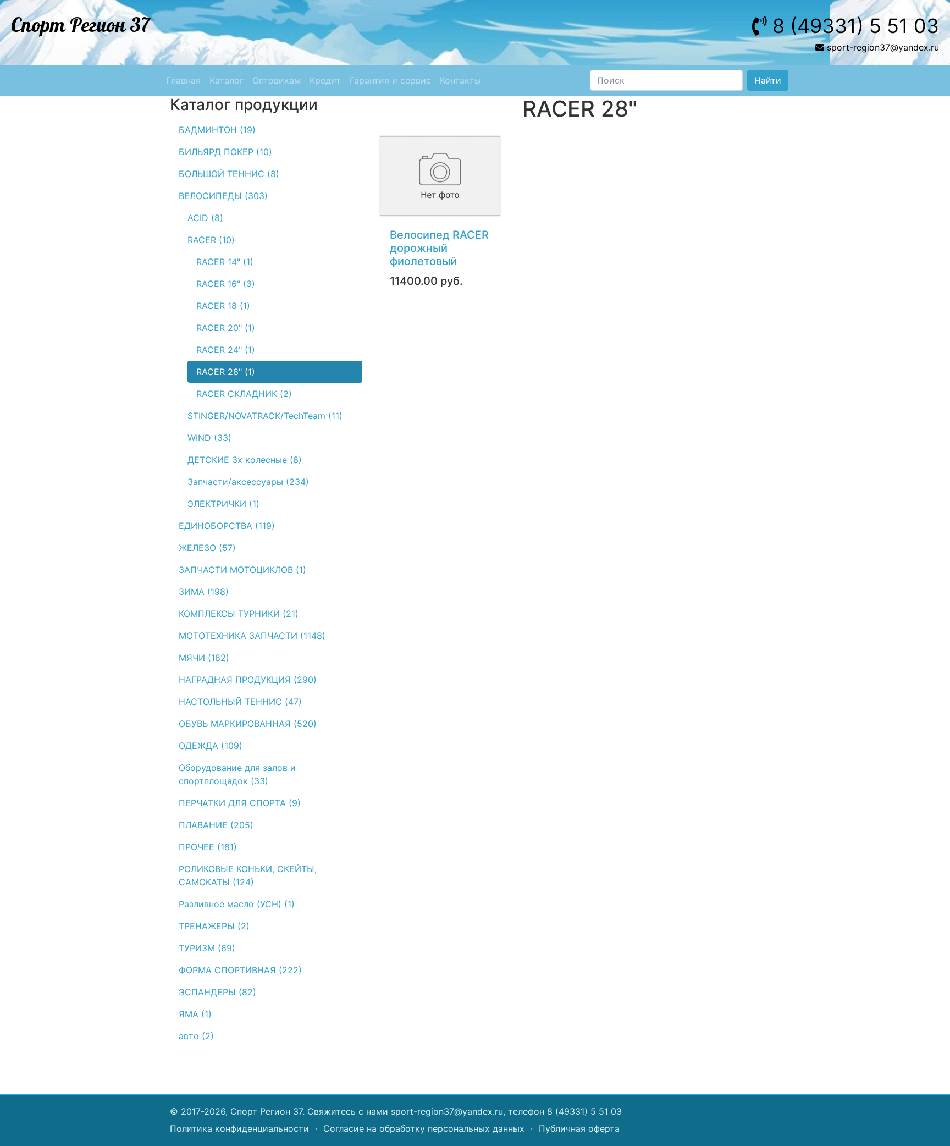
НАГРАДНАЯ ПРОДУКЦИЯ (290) (248, 679)
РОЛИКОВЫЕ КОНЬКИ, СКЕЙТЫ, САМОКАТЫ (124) (248, 875)
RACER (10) (211, 239)
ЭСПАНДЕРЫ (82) (217, 992)
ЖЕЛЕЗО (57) (207, 547)
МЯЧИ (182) (204, 657)
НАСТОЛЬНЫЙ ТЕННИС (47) (240, 701)
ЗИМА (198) (204, 591)
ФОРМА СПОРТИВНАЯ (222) (240, 970)
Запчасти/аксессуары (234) (248, 481)
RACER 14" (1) (224, 261)
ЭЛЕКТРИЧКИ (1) (223, 503)
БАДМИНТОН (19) (217, 129)
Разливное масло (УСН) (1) (237, 904)
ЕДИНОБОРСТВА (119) (227, 525)
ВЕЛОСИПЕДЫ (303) (223, 195)
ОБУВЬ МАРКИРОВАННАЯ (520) (248, 723)
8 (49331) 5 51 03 (584, 1111)
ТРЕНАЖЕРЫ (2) (214, 926)
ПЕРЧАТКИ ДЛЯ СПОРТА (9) (240, 802)
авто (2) (196, 1036)
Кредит (325, 80)
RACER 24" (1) (225, 349)
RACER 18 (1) (223, 305)
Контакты (460, 80)
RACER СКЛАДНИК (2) (244, 393)
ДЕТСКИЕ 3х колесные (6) (244, 459)
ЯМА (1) (195, 1014)
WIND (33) (209, 437)
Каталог (226, 80)
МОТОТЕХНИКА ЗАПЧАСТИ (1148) (252, 635)
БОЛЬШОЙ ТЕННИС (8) (229, 173)
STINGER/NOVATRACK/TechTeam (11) (265, 415)
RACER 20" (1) (225, 327)
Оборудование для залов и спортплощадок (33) (237, 774)
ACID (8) (205, 217)
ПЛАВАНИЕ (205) (216, 824)
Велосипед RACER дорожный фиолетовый (439, 248)
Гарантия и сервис (390, 80)
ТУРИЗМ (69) (207, 948)
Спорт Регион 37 (80, 26)
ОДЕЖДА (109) (210, 745)
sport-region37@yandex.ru (447, 1111)
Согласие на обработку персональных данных (423, 1128)
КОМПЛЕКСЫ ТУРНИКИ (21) (239, 613)
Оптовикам (276, 80)
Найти (767, 80)
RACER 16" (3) (225, 283)
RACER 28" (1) (225, 371)
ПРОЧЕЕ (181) (208, 846)
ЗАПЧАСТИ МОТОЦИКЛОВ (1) (242, 569)
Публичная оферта (579, 1128)
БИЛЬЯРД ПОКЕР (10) (225, 151)
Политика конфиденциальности (239, 1128)
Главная (183, 80)
